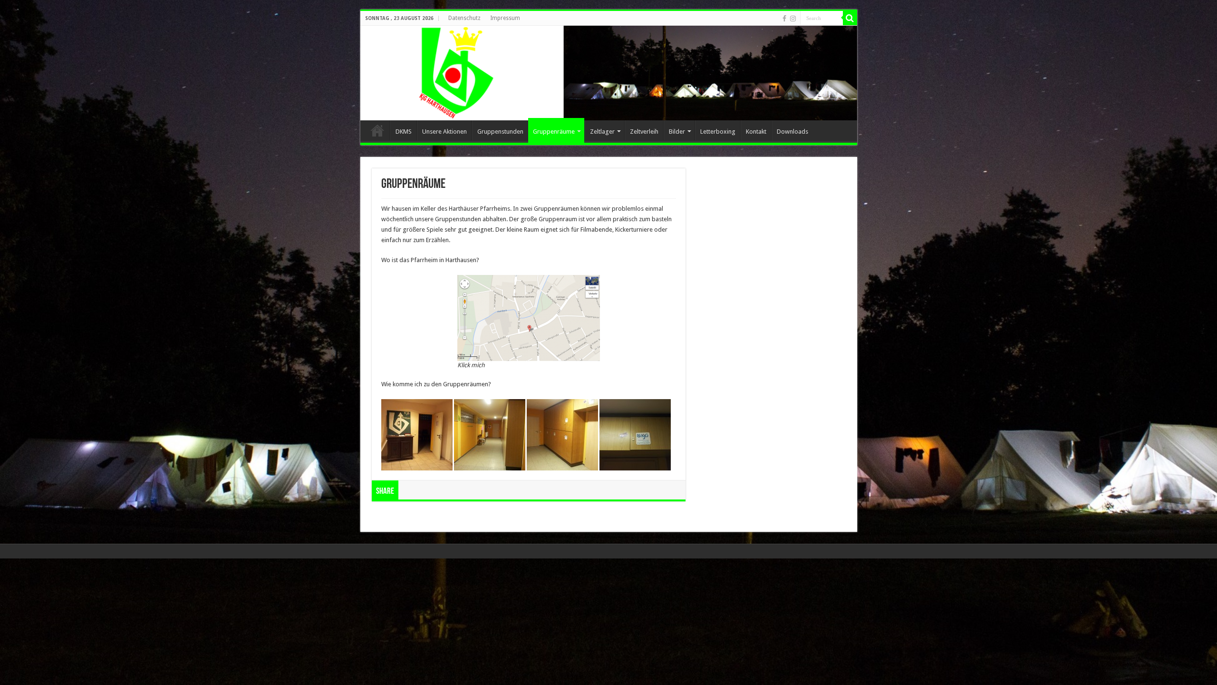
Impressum (505, 18)
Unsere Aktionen (444, 131)
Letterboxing (717, 131)
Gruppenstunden (500, 131)
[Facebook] (784, 18)
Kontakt (756, 131)
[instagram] (793, 18)
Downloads (792, 131)
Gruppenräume (554, 131)
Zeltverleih (644, 131)
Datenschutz (464, 18)
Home (377, 130)
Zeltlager (602, 131)
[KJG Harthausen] (608, 73)
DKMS (404, 131)
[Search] (850, 18)
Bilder (677, 131)
